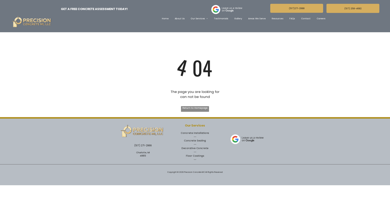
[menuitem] (165, 19)
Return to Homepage (195, 108)
